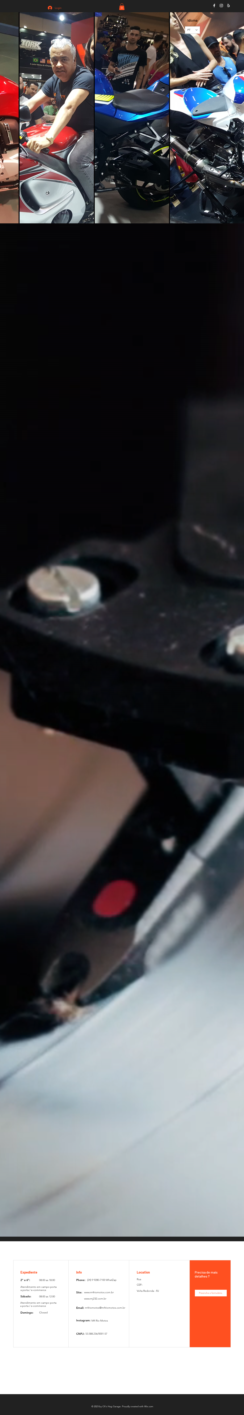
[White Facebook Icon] (214, 5)
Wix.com (148, 1406)
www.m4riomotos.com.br (99, 1292)
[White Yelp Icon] (228, 5)
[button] (122, 6)
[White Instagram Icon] (221, 5)
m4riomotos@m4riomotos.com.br (105, 1307)
